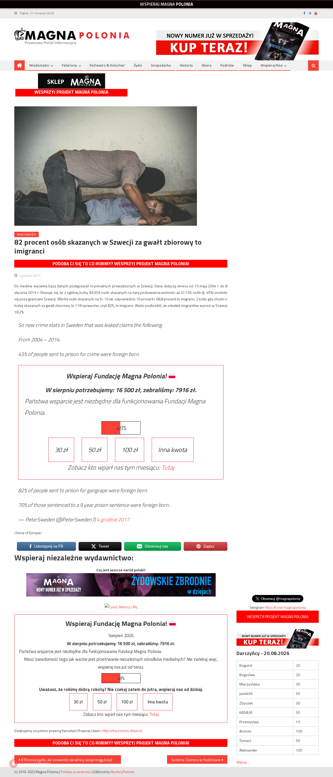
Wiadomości (39, 65)
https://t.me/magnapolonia (285, 607)
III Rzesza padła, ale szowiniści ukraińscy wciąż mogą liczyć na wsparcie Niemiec (65, 760)
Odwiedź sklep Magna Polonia (71, 81)
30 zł (61, 449)
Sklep (247, 65)
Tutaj (167, 467)
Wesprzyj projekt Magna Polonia (71, 92)
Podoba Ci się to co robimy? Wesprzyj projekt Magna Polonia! (121, 263)
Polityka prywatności (76, 771)
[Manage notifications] (13, 763)
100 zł (129, 449)
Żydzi (138, 65)
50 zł (94, 449)
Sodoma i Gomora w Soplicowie (196, 759)
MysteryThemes (122, 771)
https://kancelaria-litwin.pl (122, 730)
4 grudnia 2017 (113, 519)
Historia (186, 65)
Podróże (227, 65)
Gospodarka (161, 65)
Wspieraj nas (272, 65)
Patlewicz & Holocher (107, 65)
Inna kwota (172, 449)
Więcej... (242, 762)
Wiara (207, 65)
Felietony (69, 65)
